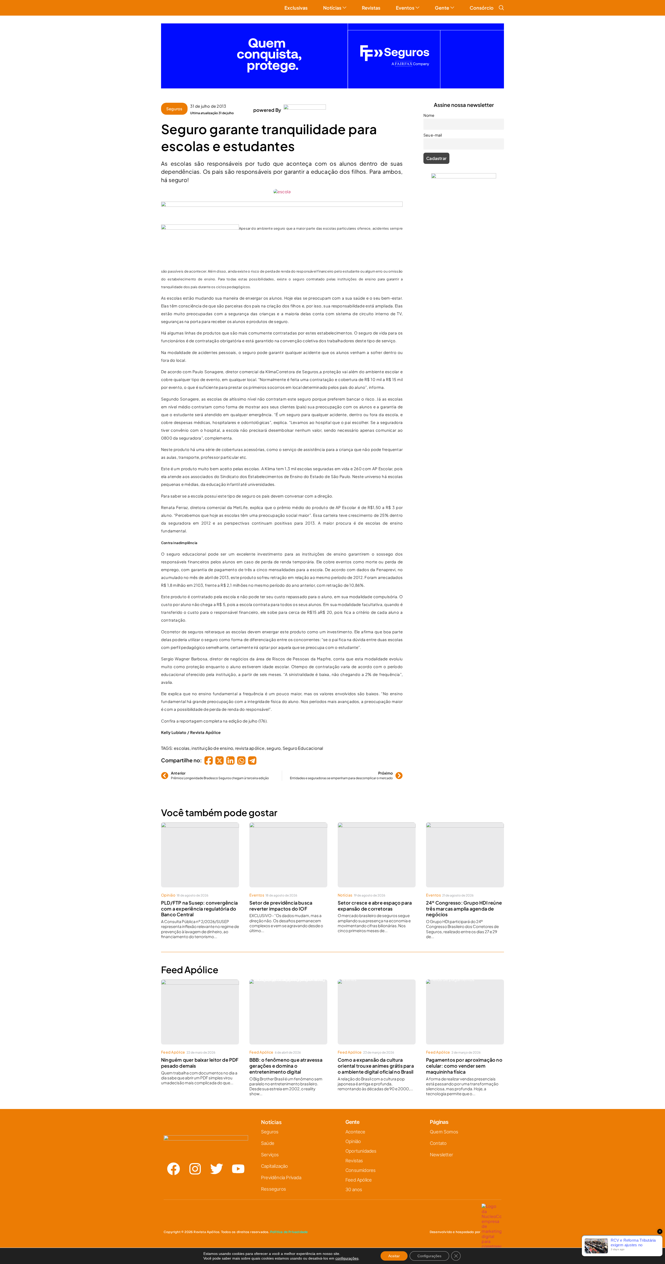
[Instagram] (195, 1168)
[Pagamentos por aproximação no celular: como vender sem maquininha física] (465, 1011)
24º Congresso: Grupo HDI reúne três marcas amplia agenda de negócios (464, 909)
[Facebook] (173, 1168)
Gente (442, 8)
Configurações (429, 1256)
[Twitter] (216, 1168)
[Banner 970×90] (282, 205)
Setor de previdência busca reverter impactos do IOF (280, 906)
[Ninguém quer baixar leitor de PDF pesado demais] (200, 1011)
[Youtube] (238, 1168)
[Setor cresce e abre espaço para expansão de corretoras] (377, 854)
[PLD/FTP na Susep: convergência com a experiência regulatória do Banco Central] (200, 854)
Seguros (174, 108)
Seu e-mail (432, 135)
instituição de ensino (212, 748)
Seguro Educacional (303, 748)
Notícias (332, 8)
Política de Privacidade (289, 1232)
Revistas (371, 8)
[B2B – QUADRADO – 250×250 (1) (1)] (463, 176)
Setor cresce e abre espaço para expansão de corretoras (375, 906)
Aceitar (394, 1256)
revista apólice (250, 748)
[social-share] (208, 760)
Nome (428, 115)
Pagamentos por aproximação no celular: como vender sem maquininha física (464, 1066)
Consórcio (482, 8)
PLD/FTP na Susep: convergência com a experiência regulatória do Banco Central (199, 909)
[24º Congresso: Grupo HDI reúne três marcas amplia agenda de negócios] (465, 854)
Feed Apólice (173, 1052)
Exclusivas (296, 8)
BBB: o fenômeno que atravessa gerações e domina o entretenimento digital (285, 1066)
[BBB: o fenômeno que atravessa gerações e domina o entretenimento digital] (288, 1011)
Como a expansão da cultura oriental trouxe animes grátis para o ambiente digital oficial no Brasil (376, 1066)
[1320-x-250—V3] (332, 86)
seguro (274, 748)
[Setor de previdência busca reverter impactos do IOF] (288, 854)
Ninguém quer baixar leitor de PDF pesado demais (200, 1063)
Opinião (168, 895)
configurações (346, 1258)
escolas (181, 748)
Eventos (405, 8)
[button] (501, 8)
